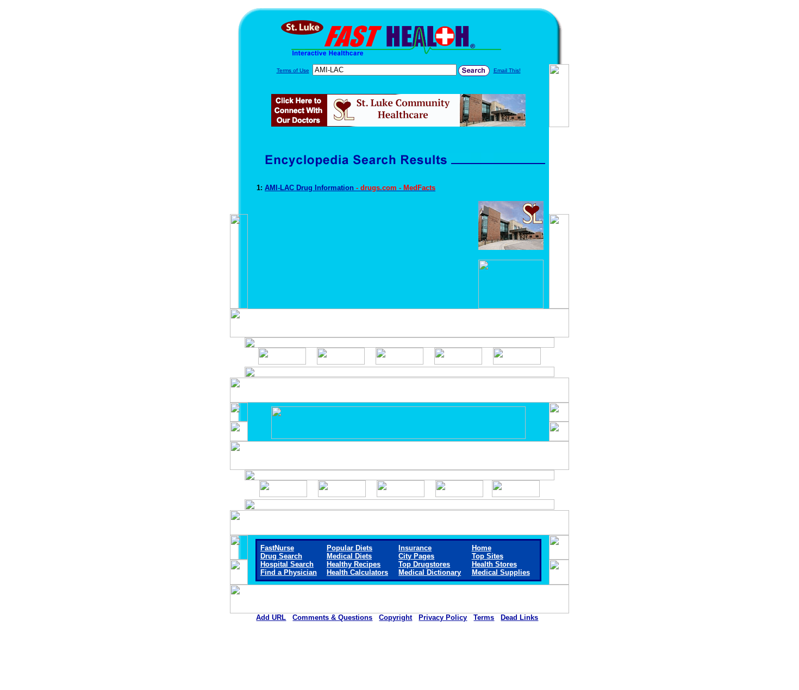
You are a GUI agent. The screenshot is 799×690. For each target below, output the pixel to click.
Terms (483, 617)
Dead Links (519, 617)
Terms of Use (293, 70)
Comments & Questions (332, 617)
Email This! (507, 70)
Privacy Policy (443, 617)
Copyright (395, 617)
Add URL (271, 617)
